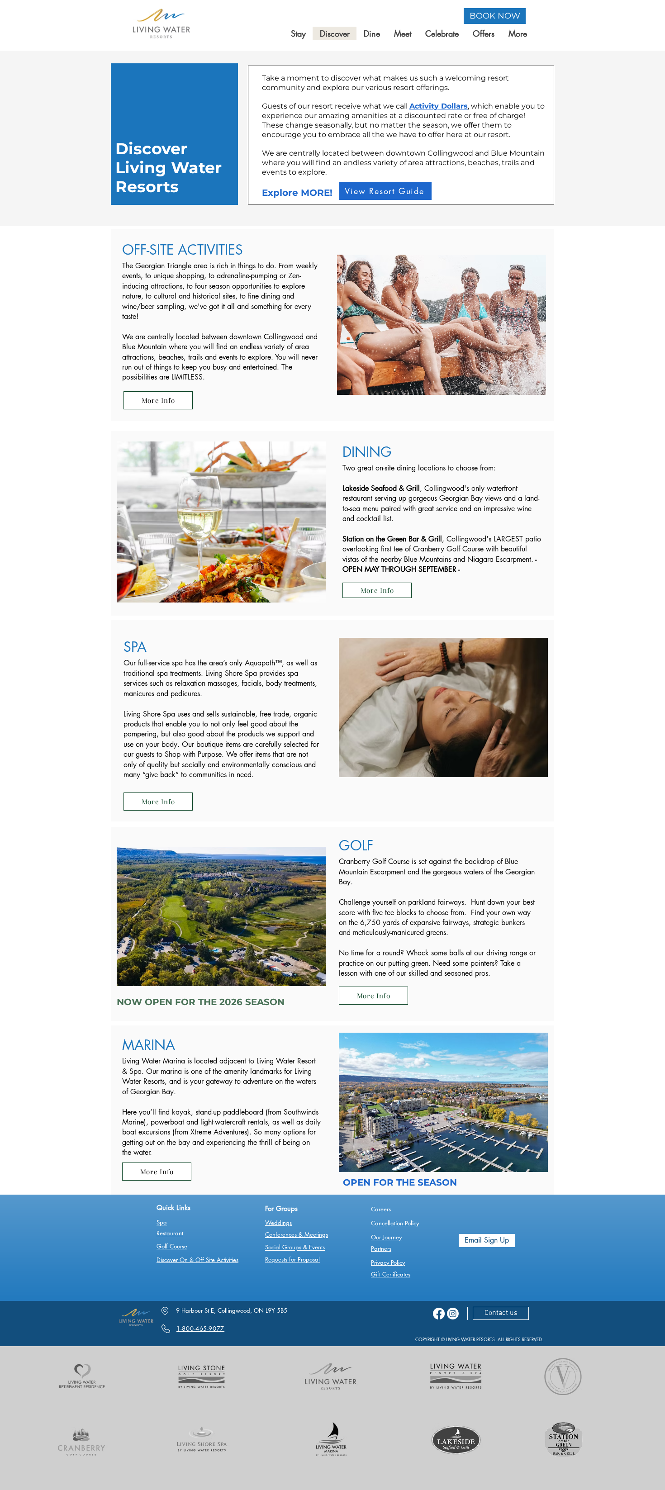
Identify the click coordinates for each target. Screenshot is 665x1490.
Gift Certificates (390, 1274)
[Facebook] (439, 1313)
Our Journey (386, 1237)
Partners (381, 1248)
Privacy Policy (388, 1262)
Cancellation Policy (395, 1223)
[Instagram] (453, 1313)
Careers (381, 1209)
